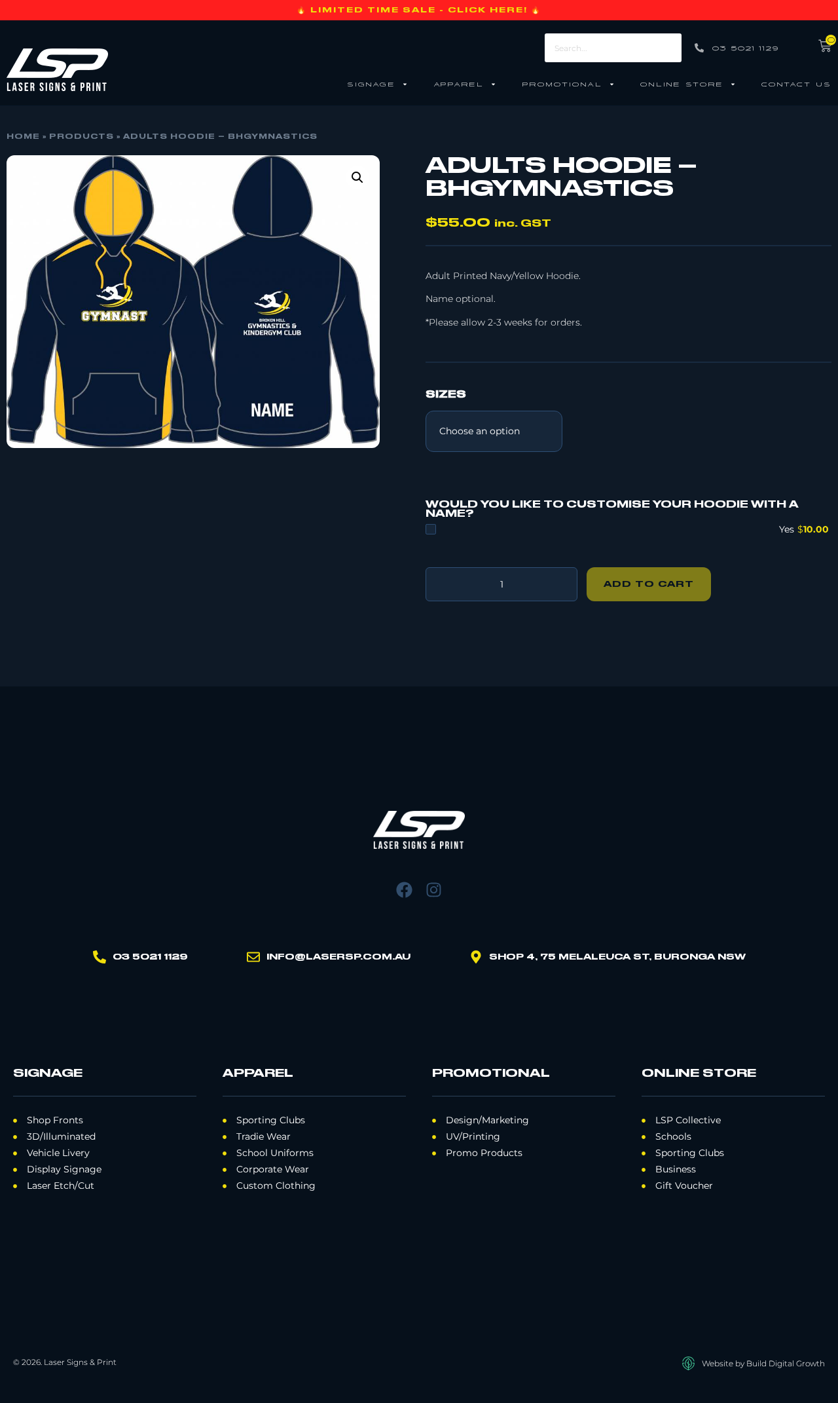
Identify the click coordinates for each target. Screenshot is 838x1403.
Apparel (458, 83)
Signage (371, 83)
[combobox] (613, 47)
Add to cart (649, 584)
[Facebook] (404, 890)
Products (81, 137)
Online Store (681, 83)
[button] (357, 177)
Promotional (562, 83)
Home (23, 137)
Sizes (446, 395)
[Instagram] (434, 890)
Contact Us (796, 83)
